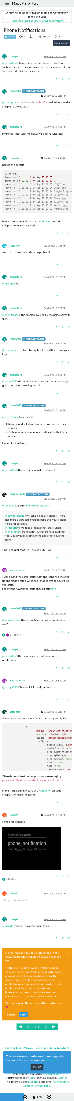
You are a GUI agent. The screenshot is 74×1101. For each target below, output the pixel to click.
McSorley (14, 245)
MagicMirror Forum (26, 3)
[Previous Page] (28, 1026)
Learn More (52, 1060)
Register (11, 1014)
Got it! (37, 1067)
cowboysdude (17, 494)
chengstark (15, 56)
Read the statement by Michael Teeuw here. (37, 20)
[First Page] (20, 1026)
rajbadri (13, 814)
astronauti (15, 711)
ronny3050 (15, 91)
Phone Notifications (38, 505)
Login (23, 1014)
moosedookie (17, 570)
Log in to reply (61, 42)
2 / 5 (37, 1026)
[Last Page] (54, 1026)
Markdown (45, 221)
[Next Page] (46, 1026)
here (53, 588)
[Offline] (5, 494)
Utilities (11, 37)
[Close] (67, 953)
